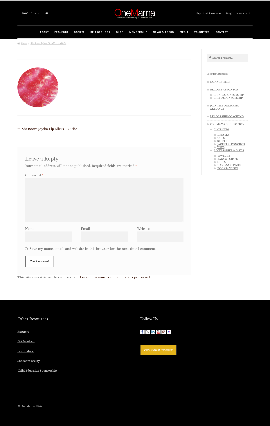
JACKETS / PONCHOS (231, 144)
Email (85, 229)
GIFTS (221, 162)
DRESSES (223, 134)
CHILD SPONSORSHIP (228, 98)
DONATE (79, 32)
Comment (34, 175)
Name (29, 229)
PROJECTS (61, 32)
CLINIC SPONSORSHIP (229, 95)
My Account (243, 13)
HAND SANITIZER (229, 165)
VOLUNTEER (202, 32)
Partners (23, 331)
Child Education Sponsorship (37, 370)
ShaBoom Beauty (28, 361)
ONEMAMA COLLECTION (227, 124)
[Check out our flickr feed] (169, 332)
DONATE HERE (220, 82)
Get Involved (26, 341)
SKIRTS (222, 141)
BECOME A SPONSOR (224, 89)
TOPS (221, 138)
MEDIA (184, 32)
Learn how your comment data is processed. (115, 277)
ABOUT (44, 32)
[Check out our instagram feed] (163, 332)
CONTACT (221, 32)
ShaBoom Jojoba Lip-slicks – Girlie (48, 43)
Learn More (25, 351)
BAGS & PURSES (227, 159)
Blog (228, 13)
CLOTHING (221, 129)
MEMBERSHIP (138, 32)
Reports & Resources (208, 13)
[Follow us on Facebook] (142, 332)
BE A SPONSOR (100, 32)
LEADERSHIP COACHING (227, 116)
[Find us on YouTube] (158, 332)
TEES (220, 147)
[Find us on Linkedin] (153, 332)
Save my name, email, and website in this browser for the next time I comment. (93, 249)
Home (24, 43)
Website (143, 229)
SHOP (119, 32)
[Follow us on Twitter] (147, 332)
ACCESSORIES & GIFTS (229, 150)
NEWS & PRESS (163, 32)
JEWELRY (223, 155)
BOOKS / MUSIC (227, 168)
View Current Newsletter (158, 350)
